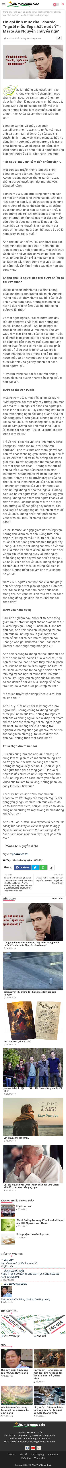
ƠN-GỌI (17, 11)
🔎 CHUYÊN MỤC (10, 1336)
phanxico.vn (20, 854)
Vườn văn (53, 1454)
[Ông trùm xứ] (8, 1211)
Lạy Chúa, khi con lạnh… (16, 1137)
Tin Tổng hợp (38, 1454)
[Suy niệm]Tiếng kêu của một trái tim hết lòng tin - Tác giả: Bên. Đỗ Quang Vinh (49, 1374)
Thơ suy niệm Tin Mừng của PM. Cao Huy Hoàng (25, 1299)
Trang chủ (7, 11)
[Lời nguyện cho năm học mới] (8, 1239)
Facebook (24, 867)
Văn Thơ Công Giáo (15, 1284)
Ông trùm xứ (23, 1206)
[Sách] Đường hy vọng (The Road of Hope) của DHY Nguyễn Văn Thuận (40, 1221)
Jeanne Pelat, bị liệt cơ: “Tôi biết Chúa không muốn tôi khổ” (33, 1089)
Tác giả (23, 1454)
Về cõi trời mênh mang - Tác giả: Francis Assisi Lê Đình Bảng (15, 1410)
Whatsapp (43, 867)
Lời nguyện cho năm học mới (32, 1234)
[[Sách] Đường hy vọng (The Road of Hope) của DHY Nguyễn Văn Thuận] (8, 1225)
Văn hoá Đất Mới (14, 1270)
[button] (63, 4)
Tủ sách (12, 1454)
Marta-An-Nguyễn (22, 860)
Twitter (35, 867)
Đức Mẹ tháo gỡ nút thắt (17, 1041)
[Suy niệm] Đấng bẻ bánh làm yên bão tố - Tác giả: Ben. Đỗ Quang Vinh (48, 1410)
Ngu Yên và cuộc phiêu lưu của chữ (19, 1263)
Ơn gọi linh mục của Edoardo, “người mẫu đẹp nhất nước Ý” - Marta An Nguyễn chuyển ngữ (31, 943)
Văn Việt (9, 1260)
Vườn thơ (26, 1458)
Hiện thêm (57, 898)
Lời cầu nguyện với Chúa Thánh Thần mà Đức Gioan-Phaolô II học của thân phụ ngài (31, 1186)
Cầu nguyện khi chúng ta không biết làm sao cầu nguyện (30, 993)
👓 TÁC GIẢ (40, 1336)
